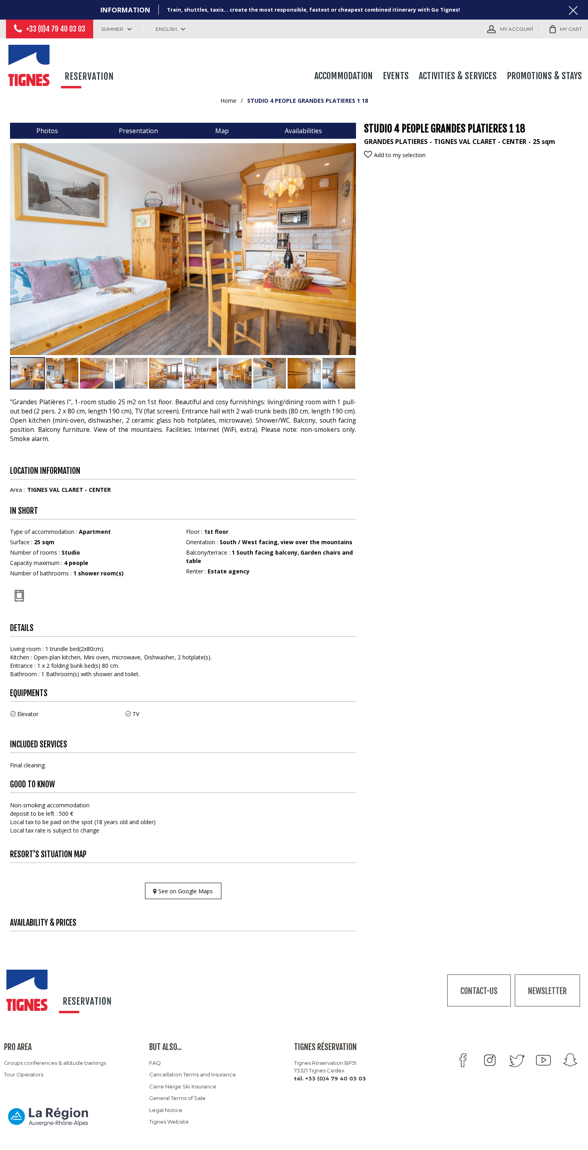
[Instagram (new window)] (490, 1060)
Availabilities (303, 130)
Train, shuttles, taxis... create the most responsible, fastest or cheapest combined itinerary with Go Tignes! (313, 9)
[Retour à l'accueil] (62, 65)
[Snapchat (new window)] (570, 1060)
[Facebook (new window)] (463, 1060)
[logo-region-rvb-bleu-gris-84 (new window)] (48, 1116)
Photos (47, 130)
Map (222, 130)
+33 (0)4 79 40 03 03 (55, 28)
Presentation (138, 130)
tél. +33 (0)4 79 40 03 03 (330, 1078)
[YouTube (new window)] (543, 1060)
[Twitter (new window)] (517, 1060)
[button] (566, 29)
